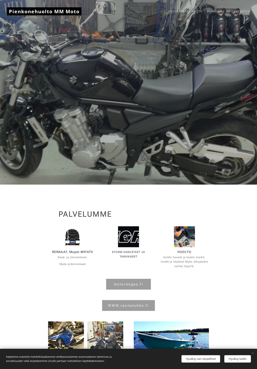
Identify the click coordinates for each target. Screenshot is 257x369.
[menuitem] (172, 11)
